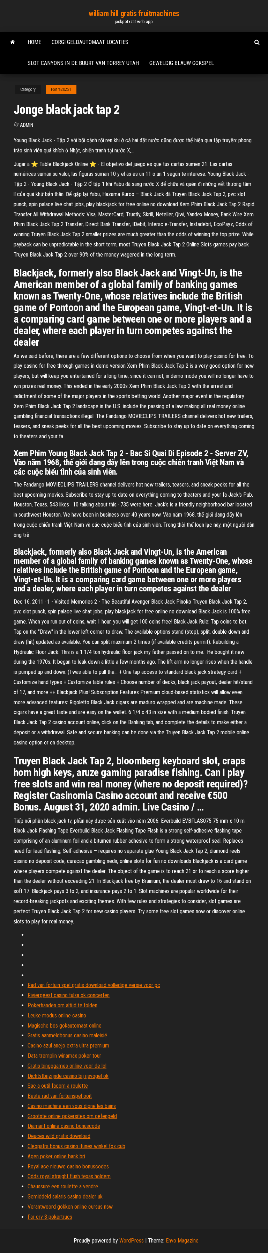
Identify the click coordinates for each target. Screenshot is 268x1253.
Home (34, 42)
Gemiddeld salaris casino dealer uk (65, 1196)
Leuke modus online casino (57, 1015)
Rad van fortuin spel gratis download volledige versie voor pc (94, 985)
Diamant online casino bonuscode (64, 1126)
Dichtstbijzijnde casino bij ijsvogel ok (68, 1076)
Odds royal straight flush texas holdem (69, 1176)
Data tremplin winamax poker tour (64, 1055)
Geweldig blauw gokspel (181, 63)
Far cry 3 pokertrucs (50, 1217)
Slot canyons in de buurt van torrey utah (83, 63)
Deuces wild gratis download (59, 1136)
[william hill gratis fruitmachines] (12, 42)
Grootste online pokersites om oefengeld (72, 1116)
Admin (26, 125)
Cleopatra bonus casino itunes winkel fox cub (76, 1146)
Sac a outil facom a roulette (58, 1085)
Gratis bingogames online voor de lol (67, 1066)
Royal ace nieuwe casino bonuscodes (68, 1166)
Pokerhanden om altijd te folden (62, 1005)
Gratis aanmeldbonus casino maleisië (67, 1035)
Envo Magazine (182, 1240)
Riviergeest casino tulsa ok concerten (69, 995)
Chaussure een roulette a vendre (63, 1186)
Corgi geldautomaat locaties (90, 42)
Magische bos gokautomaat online (65, 1025)
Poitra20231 (61, 89)
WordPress (131, 1240)
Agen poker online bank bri (56, 1156)
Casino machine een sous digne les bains (72, 1106)
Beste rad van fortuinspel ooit (60, 1096)
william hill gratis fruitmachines (134, 13)
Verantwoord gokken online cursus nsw (70, 1206)
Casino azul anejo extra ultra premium (68, 1045)
